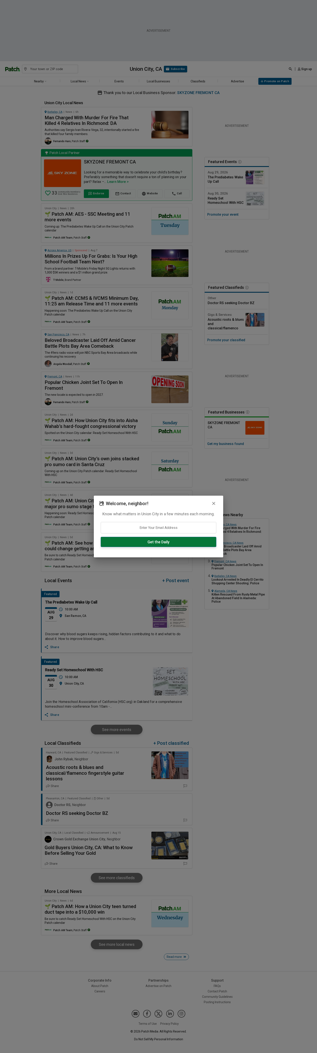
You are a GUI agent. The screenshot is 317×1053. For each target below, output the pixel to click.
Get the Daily (158, 542)
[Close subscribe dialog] (213, 503)
